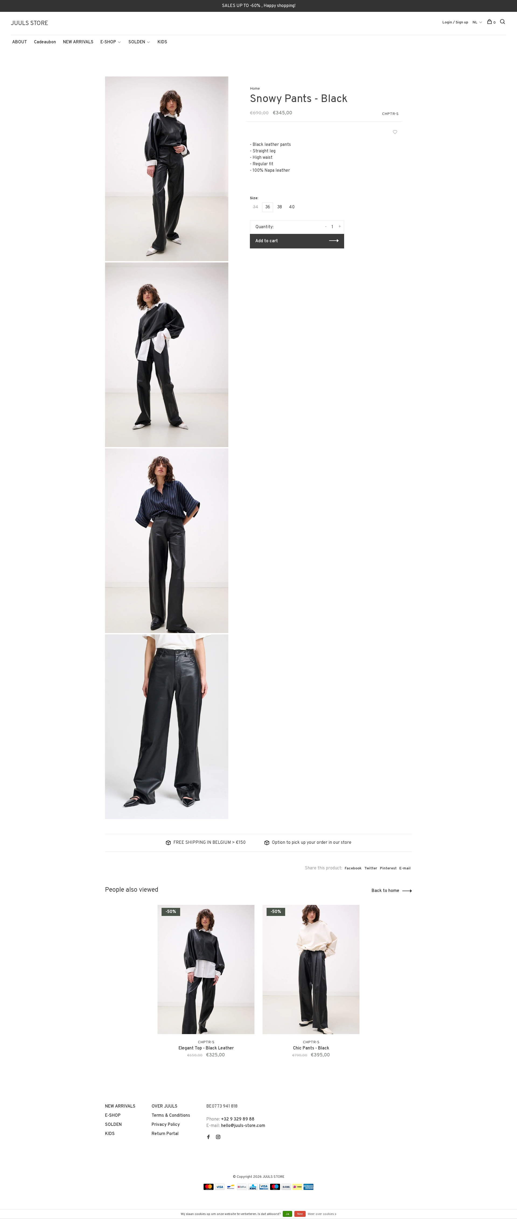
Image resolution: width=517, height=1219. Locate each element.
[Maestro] (275, 1189)
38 (279, 207)
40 (292, 207)
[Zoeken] (503, 22)
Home (255, 88)
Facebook (353, 868)
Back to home (385, 891)
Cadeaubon (45, 42)
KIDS (162, 42)
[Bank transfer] (286, 1189)
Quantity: (265, 227)
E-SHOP (108, 42)
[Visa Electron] (264, 1189)
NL (475, 22)
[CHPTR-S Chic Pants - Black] (311, 969)
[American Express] (308, 1189)
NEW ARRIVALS (78, 42)
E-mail (405, 868)
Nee (300, 1214)
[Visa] (220, 1189)
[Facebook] (208, 1137)
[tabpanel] (205, 988)
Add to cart (266, 241)
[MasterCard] (209, 1189)
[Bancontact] (231, 1189)
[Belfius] (242, 1189)
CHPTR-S (390, 114)
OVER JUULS (164, 1106)
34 (255, 207)
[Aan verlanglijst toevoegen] (395, 133)
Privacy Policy (166, 1124)
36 (267, 207)
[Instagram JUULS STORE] (218, 1137)
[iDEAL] (297, 1189)
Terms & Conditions (171, 1115)
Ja (287, 1214)
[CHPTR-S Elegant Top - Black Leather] (206, 969)
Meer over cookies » (322, 1214)
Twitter (370, 868)
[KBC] (253, 1189)
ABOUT (19, 42)
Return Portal (165, 1134)
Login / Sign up (455, 22)
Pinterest (388, 868)
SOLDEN (136, 42)
